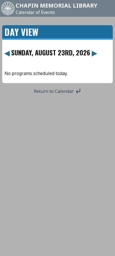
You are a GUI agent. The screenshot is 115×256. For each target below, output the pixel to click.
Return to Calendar (58, 91)
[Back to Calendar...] (8, 14)
